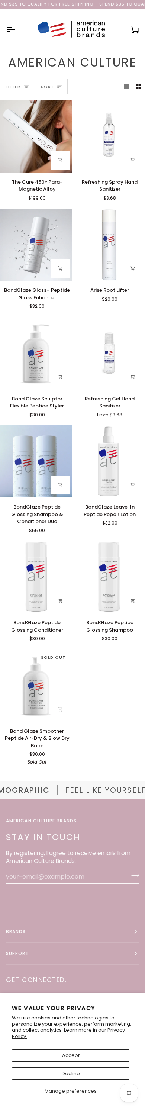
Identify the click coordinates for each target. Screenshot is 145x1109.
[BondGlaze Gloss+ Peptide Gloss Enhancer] (36, 245)
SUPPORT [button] (17, 953)
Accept (71, 1055)
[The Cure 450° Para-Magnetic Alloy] (36, 136)
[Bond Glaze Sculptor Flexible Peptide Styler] (36, 353)
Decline (71, 1073)
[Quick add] (132, 377)
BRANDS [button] (16, 931)
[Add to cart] (60, 160)
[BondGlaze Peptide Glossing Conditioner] (36, 577)
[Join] (133, 875)
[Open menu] (17, 29)
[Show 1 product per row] (126, 86)
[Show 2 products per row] (139, 86)
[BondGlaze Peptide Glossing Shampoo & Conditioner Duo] (36, 461)
